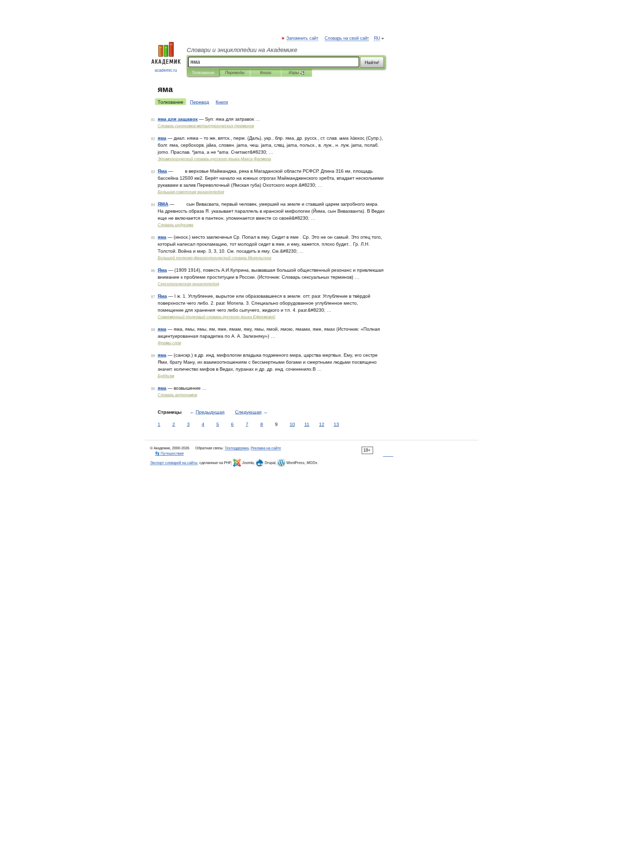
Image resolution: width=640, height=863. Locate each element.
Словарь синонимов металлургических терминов (206, 126)
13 (336, 424)
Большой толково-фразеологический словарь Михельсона (214, 258)
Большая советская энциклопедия (191, 192)
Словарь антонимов (177, 395)
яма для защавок (178, 119)
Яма (162, 171)
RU (377, 38)
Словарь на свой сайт (347, 38)
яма (162, 138)
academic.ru (166, 70)
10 (292, 424)
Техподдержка (237, 448)
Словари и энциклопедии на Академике (242, 50)
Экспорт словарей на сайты (173, 463)
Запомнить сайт (302, 38)
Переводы (235, 72)
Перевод (199, 102)
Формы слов (169, 343)
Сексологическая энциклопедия (188, 284)
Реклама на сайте (266, 448)
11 (306, 424)
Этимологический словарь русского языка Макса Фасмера (214, 159)
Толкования (203, 72)
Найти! (372, 62)
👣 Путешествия (169, 453)
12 (321, 424)
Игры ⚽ (297, 72)
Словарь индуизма (175, 225)
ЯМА (163, 204)
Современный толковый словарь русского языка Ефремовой (216, 317)
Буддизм (166, 376)
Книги (265, 72)
